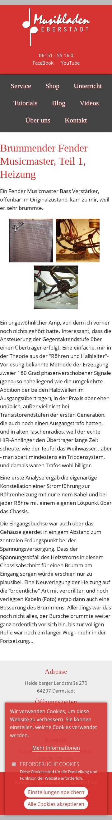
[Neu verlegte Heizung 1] (78, 240)
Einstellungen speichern (56, 792)
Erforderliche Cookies (49, 764)
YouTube (70, 63)
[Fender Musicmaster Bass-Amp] (31, 240)
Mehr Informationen (56, 747)
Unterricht (88, 86)
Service (21, 86)
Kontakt (76, 120)
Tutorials (25, 103)
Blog (58, 103)
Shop (52, 86)
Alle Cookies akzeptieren (56, 804)
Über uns (37, 120)
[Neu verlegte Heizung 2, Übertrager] (56, 287)
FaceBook (43, 63)
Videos (89, 103)
